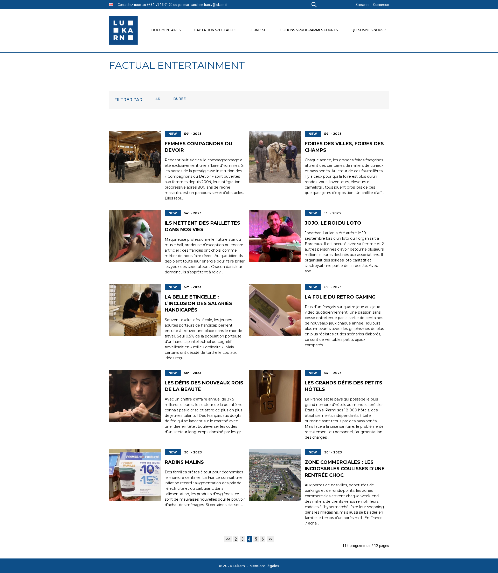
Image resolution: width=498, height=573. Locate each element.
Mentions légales (264, 566)
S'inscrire (362, 5)
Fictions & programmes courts (309, 30)
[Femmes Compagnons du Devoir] (135, 157)
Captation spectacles (215, 30)
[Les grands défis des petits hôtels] (275, 396)
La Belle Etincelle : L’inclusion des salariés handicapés (198, 303)
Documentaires (166, 30)
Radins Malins (184, 462)
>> (270, 539)
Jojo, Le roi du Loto (333, 223)
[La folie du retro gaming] (275, 310)
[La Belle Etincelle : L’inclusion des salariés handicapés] (135, 310)
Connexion (381, 5)
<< (228, 539)
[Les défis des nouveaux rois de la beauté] (135, 396)
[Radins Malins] (135, 475)
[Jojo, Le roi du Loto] (275, 236)
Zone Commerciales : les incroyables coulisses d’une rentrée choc (345, 468)
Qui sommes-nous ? (368, 30)
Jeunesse (258, 30)
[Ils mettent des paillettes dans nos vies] (135, 236)
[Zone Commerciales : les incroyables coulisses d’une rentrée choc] (275, 475)
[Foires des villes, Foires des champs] (275, 157)
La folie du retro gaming (340, 297)
